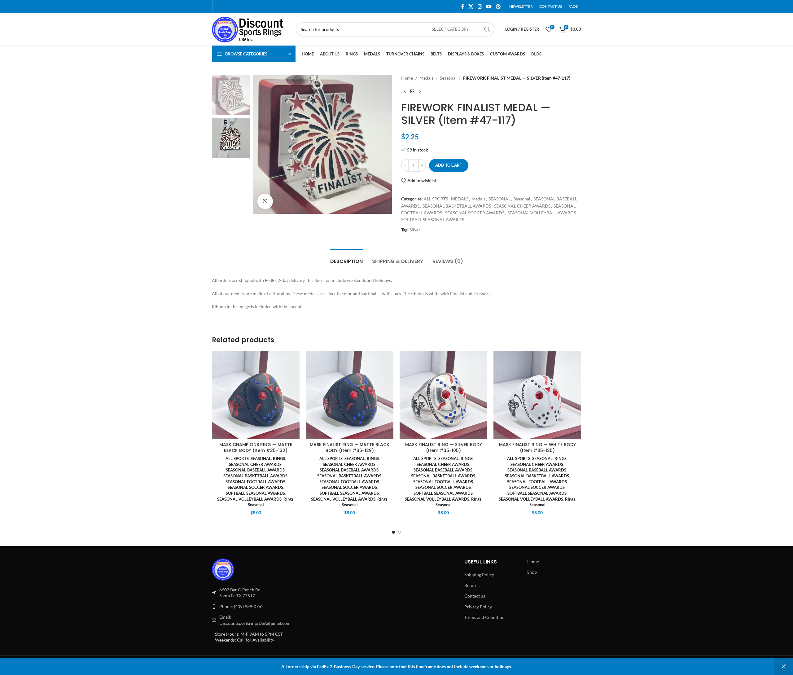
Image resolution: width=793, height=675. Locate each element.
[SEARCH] (487, 29)
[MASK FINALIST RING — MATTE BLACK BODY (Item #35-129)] (349, 395)
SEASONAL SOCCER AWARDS (474, 212)
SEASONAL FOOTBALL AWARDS (255, 481)
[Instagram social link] (479, 6)
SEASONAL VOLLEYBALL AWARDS (541, 212)
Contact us (474, 595)
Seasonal (448, 78)
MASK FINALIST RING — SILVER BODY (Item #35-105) (443, 447)
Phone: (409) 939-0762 (241, 606)
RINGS (279, 458)
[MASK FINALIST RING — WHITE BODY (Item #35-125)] (537, 395)
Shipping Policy (479, 574)
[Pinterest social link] (498, 6)
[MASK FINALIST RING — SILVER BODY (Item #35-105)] (443, 395)
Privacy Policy (478, 606)
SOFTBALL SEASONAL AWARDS (432, 219)
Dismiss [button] (783, 666)
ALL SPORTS (436, 198)
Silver (415, 229)
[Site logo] (250, 28)
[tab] (346, 258)
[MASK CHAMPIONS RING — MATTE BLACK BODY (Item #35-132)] (256, 395)
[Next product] (419, 91)
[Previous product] (405, 91)
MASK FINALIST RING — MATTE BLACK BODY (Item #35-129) (349, 447)
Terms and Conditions (485, 617)
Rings (288, 499)
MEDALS (459, 198)
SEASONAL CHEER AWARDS (522, 205)
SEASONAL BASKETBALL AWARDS (457, 205)
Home (407, 78)
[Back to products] (412, 91)
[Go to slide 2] (399, 532)
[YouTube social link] (488, 6)
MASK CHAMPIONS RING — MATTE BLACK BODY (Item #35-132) (255, 447)
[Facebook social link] (463, 6)
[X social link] (471, 6)
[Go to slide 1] (393, 532)
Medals (426, 78)
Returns (472, 585)
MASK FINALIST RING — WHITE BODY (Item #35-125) (537, 447)
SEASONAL (499, 198)
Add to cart (448, 165)
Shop (532, 572)
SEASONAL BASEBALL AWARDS (255, 469)
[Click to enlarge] (265, 201)
